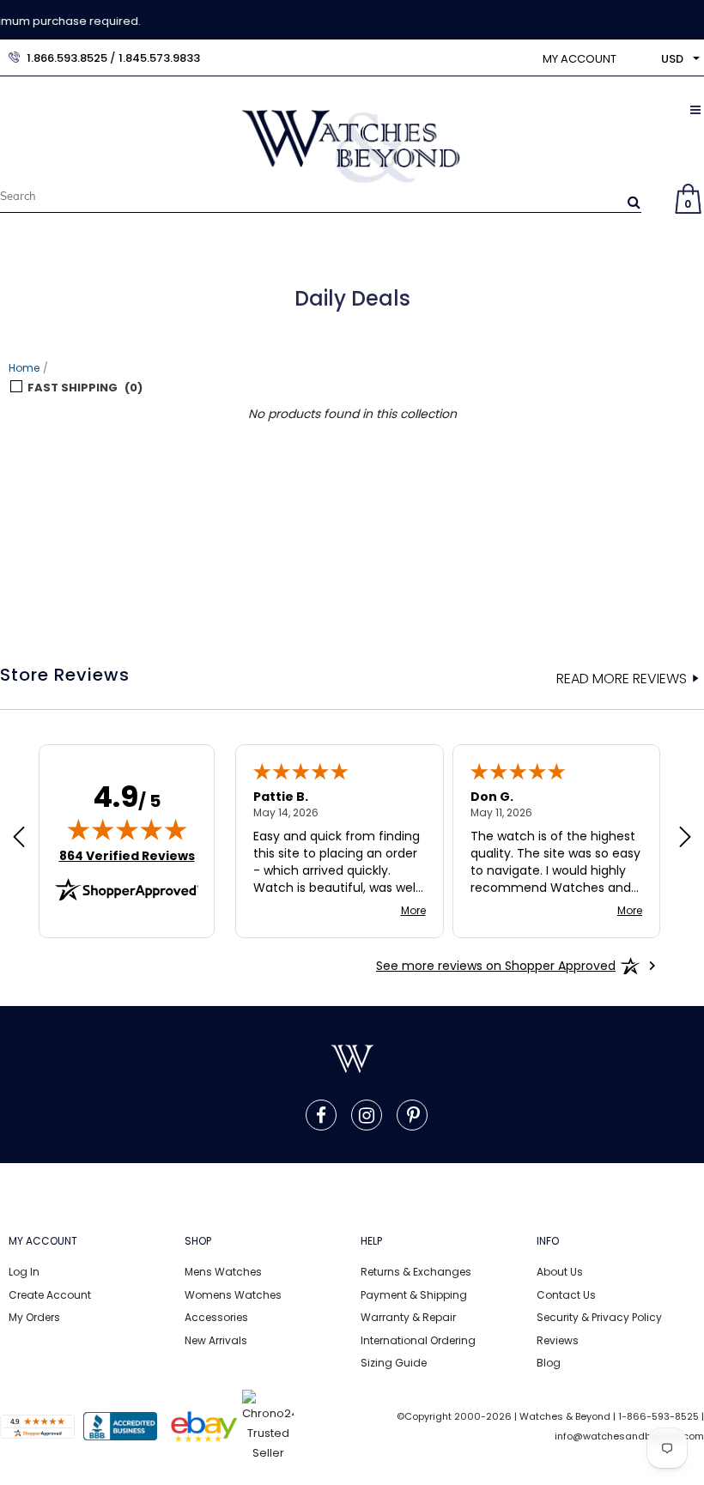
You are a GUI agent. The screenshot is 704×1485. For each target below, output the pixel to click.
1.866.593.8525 (67, 58)
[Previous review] (19, 838)
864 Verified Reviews (127, 855)
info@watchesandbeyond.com (629, 1436)
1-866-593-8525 (658, 1416)
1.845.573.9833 (159, 58)
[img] (127, 829)
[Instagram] (366, 1115)
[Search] (634, 201)
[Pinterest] (413, 1115)
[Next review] (685, 838)
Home (24, 368)
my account (579, 59)
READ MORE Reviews (621, 679)
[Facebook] (321, 1115)
